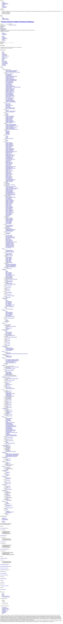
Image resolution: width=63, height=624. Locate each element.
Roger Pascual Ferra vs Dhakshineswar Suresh (5, 566)
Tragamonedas (4, 7)
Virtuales (3, 4)
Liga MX (3, 58)
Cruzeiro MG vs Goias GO (6, 596)
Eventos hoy (4, 64)
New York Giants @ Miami (3, 573)
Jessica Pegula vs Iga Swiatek (3, 569)
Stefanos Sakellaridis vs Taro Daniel (4, 564)
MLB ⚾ (3, 52)
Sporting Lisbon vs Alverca (3, 535)
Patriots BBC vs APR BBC (3, 578)
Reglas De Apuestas (5, 18)
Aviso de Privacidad (5, 608)
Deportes (3, 2)
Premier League (4, 54)
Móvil (3, 613)
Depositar (5, 31)
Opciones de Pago (5, 38)
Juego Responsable (5, 610)
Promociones (4, 37)
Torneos (3, 39)
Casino (3, 5)
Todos (1, 523)
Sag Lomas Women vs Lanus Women (4, 585)
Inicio (3, 593)
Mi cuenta (1, 27)
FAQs (3, 17)
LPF (3, 51)
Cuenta (2, 30)
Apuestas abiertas (3, 29)
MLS (3, 60)
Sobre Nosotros (4, 607)
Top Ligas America (5, 63)
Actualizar (2, 31)
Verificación (4, 40)
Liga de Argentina (4, 57)
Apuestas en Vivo (4, 3)
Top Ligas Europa (4, 62)
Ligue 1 (3, 59)
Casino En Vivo (4, 6)
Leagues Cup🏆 (4, 55)
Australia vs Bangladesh (3, 589)
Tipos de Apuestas (5, 518)
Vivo (3, 521)
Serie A (3, 56)
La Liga (3, 53)
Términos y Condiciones (5, 19)
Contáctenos (4, 611)
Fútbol (3, 594)
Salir (8, 31)
